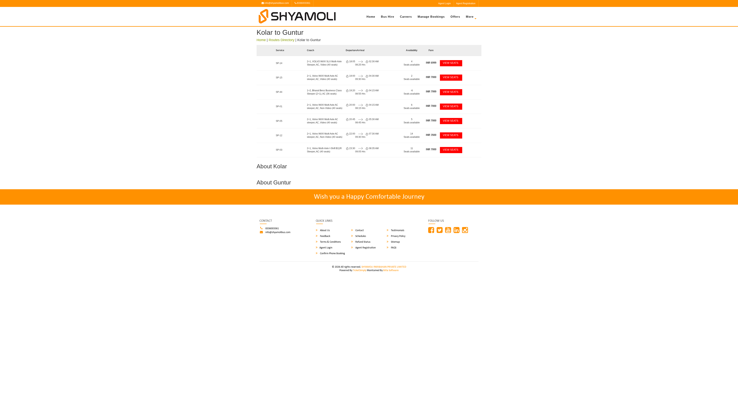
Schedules (360, 236)
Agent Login (444, 3)
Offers (455, 16)
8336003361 (303, 3)
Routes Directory (281, 40)
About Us (324, 230)
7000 (431, 77)
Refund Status (362, 242)
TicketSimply (359, 270)
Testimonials (397, 230)
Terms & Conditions (330, 242)
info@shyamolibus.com (276, 3)
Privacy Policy (397, 236)
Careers (406, 16)
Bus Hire (387, 16)
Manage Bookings (431, 16)
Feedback (324, 236)
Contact (359, 230)
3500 (431, 135)
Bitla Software (391, 270)
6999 (431, 62)
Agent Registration (465, 3)
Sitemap (395, 242)
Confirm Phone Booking (332, 253)
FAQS (393, 247)
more (470, 16)
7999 (431, 91)
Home (371, 16)
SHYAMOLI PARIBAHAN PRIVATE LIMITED (384, 267)
